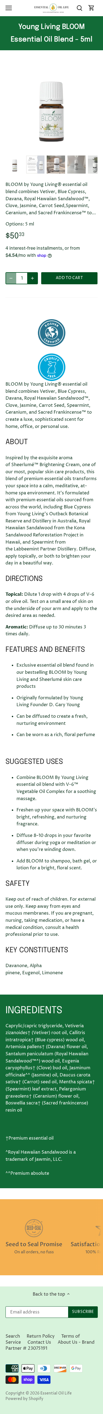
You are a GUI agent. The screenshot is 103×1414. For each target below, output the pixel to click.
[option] (51, 107)
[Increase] (32, 278)
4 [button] (54, 148)
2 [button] (43, 148)
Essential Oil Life (56, 1393)
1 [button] (38, 148)
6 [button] (65, 148)
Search (12, 1336)
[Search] (79, 8)
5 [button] (60, 148)
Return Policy (41, 1336)
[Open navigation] (8, 8)
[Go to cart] (91, 8)
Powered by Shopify (24, 1399)
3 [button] (49, 148)
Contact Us (39, 1342)
